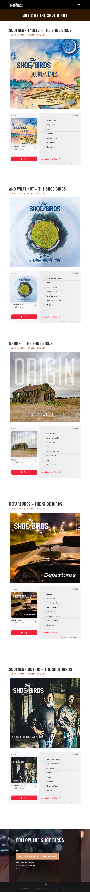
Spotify (21, 34)
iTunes (12, 34)
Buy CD (41, 34)
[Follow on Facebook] (45, 847)
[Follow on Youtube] (45, 851)
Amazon (31, 34)
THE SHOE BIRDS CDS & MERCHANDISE (37, 856)
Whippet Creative (62, 889)
